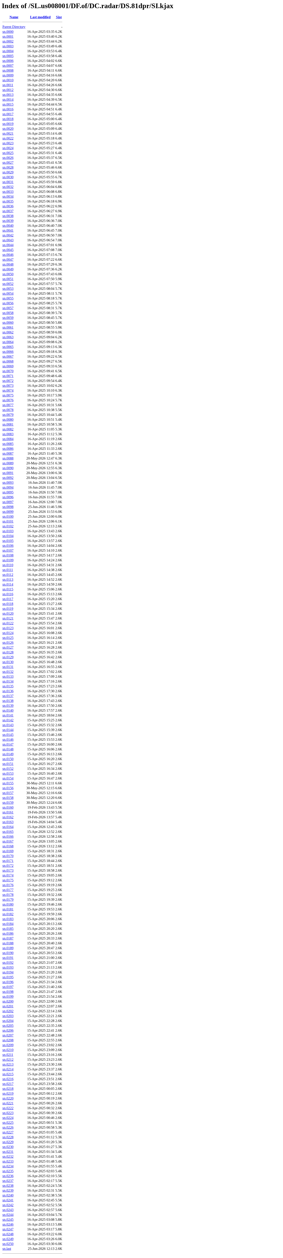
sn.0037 (7, 211)
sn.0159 (7, 802)
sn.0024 (7, 148)
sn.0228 (7, 1137)
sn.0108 (7, 555)
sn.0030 (7, 177)
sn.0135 (7, 686)
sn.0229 (7, 1142)
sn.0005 (7, 56)
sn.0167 (7, 841)
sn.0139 (7, 705)
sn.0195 (7, 977)
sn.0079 (7, 415)
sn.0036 (7, 206)
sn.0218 (7, 1089)
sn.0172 (7, 865)
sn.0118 (7, 604)
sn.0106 (7, 545)
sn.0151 (7, 764)
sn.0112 (7, 575)
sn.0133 (7, 676)
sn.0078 (7, 410)
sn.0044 (7, 245)
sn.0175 (7, 880)
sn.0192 (7, 962)
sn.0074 (7, 390)
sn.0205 (7, 1025)
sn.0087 (7, 453)
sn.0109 (7, 560)
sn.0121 (7, 618)
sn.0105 (7, 541)
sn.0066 (7, 352)
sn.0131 (7, 667)
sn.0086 (7, 448)
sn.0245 (7, 1219)
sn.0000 (7, 31)
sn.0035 (7, 201)
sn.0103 (7, 531)
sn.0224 (7, 1118)
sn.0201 (7, 1006)
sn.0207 (7, 1035)
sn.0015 (7, 104)
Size (59, 17)
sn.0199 (7, 996)
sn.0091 (7, 473)
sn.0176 (7, 885)
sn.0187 (7, 938)
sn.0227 (7, 1132)
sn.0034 (7, 196)
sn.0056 (7, 303)
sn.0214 (7, 1069)
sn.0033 (7, 192)
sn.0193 (7, 967)
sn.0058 (7, 313)
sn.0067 (7, 356)
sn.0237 (7, 1181)
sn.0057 (7, 308)
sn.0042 (7, 235)
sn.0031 (7, 182)
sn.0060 (7, 322)
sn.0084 (7, 439)
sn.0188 (7, 943)
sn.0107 (7, 550)
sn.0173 (7, 870)
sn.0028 (7, 167)
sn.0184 (7, 924)
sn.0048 (7, 264)
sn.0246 (7, 1224)
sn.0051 (7, 279)
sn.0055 (7, 298)
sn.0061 (7, 327)
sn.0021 (7, 133)
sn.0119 (7, 608)
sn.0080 (7, 419)
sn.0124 (7, 633)
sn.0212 (7, 1059)
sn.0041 (7, 230)
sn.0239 (7, 1190)
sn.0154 (7, 778)
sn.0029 (7, 172)
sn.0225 (7, 1122)
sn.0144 (7, 730)
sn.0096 (7, 497)
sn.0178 (7, 895)
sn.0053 (7, 288)
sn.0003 (7, 46)
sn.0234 (7, 1166)
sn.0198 (7, 992)
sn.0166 (7, 836)
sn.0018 (7, 119)
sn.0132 (7, 672)
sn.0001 (7, 36)
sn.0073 (7, 385)
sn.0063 (7, 337)
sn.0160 (7, 807)
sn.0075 (7, 395)
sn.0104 (7, 536)
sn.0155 (7, 783)
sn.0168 (7, 846)
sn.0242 (7, 1205)
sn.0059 (7, 318)
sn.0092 (7, 478)
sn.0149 (7, 754)
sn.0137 (7, 696)
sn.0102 (7, 526)
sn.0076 (7, 400)
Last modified (40, 17)
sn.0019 (7, 124)
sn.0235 (7, 1171)
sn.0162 (7, 817)
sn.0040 (7, 225)
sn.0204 (7, 1021)
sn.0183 (7, 919)
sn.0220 (7, 1098)
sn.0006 (7, 61)
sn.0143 (7, 725)
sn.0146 (7, 739)
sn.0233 (7, 1161)
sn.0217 (7, 1084)
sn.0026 (7, 158)
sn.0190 (7, 953)
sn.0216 (7, 1079)
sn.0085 (7, 444)
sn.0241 (7, 1200)
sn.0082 (7, 429)
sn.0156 (7, 788)
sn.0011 (7, 85)
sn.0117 (7, 599)
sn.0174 (7, 875)
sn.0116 (7, 594)
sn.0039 (7, 221)
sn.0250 (7, 1244)
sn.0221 (7, 1103)
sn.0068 (7, 361)
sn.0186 (7, 933)
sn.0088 (7, 458)
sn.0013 (7, 95)
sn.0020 (7, 128)
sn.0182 (7, 914)
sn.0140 (7, 710)
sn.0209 (7, 1045)
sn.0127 (7, 647)
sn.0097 (7, 502)
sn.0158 (7, 798)
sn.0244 (7, 1215)
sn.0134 (7, 681)
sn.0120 (7, 613)
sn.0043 (7, 240)
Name (14, 17)
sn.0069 (7, 366)
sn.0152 (7, 768)
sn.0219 (7, 1093)
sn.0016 (7, 109)
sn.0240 (7, 1195)
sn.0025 (7, 153)
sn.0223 (7, 1113)
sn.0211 (7, 1055)
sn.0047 (7, 259)
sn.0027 (7, 162)
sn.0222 (7, 1108)
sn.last (6, 1249)
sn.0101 (7, 521)
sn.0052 (7, 284)
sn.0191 (7, 958)
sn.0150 (7, 759)
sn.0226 (7, 1127)
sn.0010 (7, 80)
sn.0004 (7, 51)
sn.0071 (7, 376)
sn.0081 (7, 424)
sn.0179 (7, 899)
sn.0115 (7, 589)
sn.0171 (7, 861)
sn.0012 (7, 90)
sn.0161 (7, 812)
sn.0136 (7, 691)
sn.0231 (7, 1152)
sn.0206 (7, 1030)
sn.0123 (7, 628)
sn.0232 (7, 1156)
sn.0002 (7, 41)
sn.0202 (7, 1011)
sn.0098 (7, 507)
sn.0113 (7, 579)
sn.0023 (7, 143)
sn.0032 (7, 187)
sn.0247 (7, 1229)
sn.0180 (7, 904)
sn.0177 (7, 890)
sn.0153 (7, 773)
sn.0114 (7, 584)
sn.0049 (7, 269)
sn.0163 (7, 822)
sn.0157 (7, 793)
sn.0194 (7, 972)
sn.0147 (7, 744)
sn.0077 (7, 405)
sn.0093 (7, 482)
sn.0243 (7, 1210)
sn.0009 (7, 75)
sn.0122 (7, 623)
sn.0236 (7, 1176)
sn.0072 (7, 381)
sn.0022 (7, 138)
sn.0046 (7, 255)
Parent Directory (13, 27)
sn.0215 (7, 1074)
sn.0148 (7, 749)
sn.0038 (7, 216)
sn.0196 (7, 982)
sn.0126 (7, 642)
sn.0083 (7, 434)
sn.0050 (7, 274)
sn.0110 (7, 565)
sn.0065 (7, 347)
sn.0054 (7, 293)
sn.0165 (7, 832)
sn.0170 (7, 856)
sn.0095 (7, 492)
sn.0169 (7, 851)
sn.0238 (7, 1185)
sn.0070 (7, 371)
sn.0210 (7, 1050)
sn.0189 (7, 948)
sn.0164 (7, 827)
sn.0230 (7, 1147)
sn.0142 (7, 720)
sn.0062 (7, 332)
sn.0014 (7, 99)
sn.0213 (7, 1064)
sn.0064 (7, 342)
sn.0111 (7, 570)
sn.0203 (7, 1016)
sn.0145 (7, 735)
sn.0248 (7, 1234)
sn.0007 (7, 65)
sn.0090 (7, 468)
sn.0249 (7, 1239)
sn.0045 (7, 250)
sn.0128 (7, 652)
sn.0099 (7, 512)
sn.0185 (7, 928)
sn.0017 (7, 114)
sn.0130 (7, 662)
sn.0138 (7, 701)
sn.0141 (7, 715)
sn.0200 (7, 1001)
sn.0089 (7, 463)
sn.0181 (7, 909)
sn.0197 (7, 987)
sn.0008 (7, 70)
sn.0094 (7, 487)
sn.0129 (7, 657)
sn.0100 (7, 516)
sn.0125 (7, 638)
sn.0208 (7, 1040)
